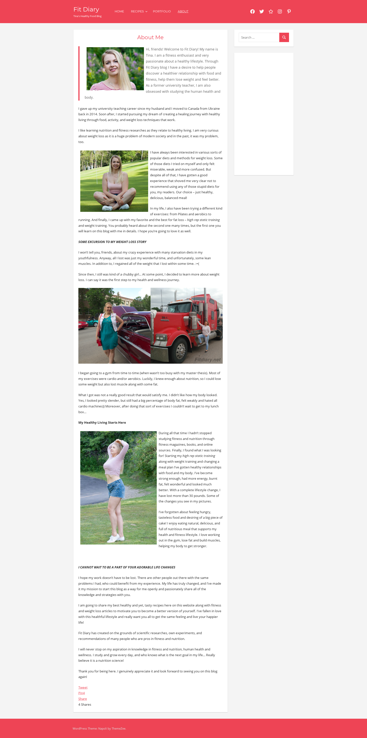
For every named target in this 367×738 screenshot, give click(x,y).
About (183, 11)
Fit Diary (86, 9)
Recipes (137, 11)
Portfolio (162, 11)
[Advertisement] (264, 113)
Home (119, 11)
